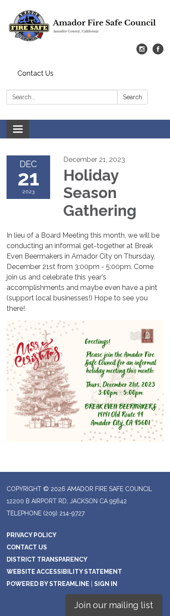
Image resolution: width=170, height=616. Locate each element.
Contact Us (35, 73)
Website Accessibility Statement (64, 571)
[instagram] (141, 52)
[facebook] (158, 52)
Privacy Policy (32, 535)
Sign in (105, 583)
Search (132, 97)
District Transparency (47, 559)
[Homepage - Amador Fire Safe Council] (85, 26)
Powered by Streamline (48, 583)
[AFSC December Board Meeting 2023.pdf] (85, 380)
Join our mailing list (113, 605)
